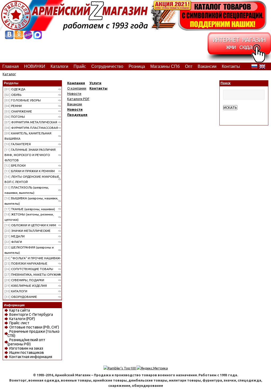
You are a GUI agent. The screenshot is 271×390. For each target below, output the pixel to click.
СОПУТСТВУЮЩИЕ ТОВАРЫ (28, 269)
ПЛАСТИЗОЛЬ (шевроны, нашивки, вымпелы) (26, 190)
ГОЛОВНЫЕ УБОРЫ (22, 100)
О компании (76, 88)
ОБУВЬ (12, 94)
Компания (76, 83)
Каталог (9, 74)
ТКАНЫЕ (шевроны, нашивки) (29, 209)
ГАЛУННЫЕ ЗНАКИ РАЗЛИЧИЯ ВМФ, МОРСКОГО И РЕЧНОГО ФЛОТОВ (30, 155)
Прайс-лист (19, 323)
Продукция (77, 114)
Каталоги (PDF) (22, 319)
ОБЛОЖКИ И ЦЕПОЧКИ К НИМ (30, 225)
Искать (230, 108)
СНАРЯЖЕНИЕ (18, 111)
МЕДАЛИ (14, 236)
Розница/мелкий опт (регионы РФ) (26, 342)
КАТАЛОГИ (15, 291)
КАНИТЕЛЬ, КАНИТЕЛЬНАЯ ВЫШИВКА (27, 135)
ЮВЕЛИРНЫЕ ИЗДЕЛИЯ (25, 285)
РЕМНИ (13, 105)
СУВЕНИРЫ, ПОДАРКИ (24, 280)
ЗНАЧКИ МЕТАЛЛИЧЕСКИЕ (27, 230)
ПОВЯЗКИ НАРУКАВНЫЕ (25, 263)
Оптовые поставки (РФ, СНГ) (34, 327)
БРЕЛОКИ (15, 165)
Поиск (225, 83)
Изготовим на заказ (26, 348)
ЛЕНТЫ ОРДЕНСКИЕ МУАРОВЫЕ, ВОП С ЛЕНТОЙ (32, 179)
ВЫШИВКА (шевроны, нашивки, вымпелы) (31, 200)
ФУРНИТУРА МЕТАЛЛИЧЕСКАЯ (30, 122)
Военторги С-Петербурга (31, 314)
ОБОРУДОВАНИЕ (20, 296)
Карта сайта (19, 310)
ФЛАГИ (13, 241)
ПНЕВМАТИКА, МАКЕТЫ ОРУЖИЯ (32, 274)
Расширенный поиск (239, 113)
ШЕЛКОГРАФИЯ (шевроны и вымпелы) (29, 250)
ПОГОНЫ (14, 116)
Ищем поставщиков (26, 352)
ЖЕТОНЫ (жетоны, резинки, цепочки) (29, 217)
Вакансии (74, 104)
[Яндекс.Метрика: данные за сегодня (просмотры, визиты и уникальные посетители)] (152, 368)
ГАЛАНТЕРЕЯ (17, 144)
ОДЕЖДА (14, 89)
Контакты (98, 88)
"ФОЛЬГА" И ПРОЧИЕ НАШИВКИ (32, 258)
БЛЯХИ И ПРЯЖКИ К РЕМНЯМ (29, 171)
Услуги (95, 83)
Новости (74, 93)
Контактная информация (30, 357)
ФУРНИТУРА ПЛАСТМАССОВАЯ (31, 127)
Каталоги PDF (78, 99)
